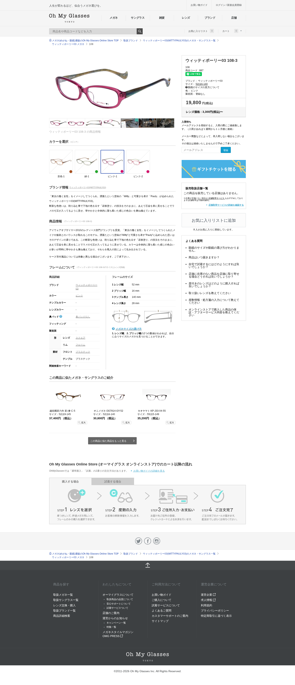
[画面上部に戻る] (147, 565)
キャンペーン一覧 (116, 622)
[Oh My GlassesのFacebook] (147, 541)
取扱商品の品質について (120, 599)
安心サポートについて (119, 603)
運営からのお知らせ (115, 618)
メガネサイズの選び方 (129, 328)
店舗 (234, 17)
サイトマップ (160, 621)
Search (140, 31)
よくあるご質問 (161, 610)
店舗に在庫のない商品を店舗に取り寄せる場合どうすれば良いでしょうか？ (214, 275)
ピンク (79, 295)
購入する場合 (70, 481)
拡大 (83, 422)
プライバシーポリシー (215, 610)
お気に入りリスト (200, 31)
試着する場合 (112, 481)
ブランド (210, 17)
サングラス (137, 17)
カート (229, 31)
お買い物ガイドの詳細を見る (149, 470)
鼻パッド (54, 316)
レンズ (186, 17)
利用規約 (206, 605)
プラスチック (83, 351)
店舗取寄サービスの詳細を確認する (226, 205)
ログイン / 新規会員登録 (229, 5)
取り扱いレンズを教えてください (210, 293)
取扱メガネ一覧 (63, 594)
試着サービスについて (166, 605)
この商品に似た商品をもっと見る (108, 441)
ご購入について (161, 600)
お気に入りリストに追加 (214, 220)
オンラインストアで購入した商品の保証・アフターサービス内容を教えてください (214, 312)
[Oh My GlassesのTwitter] (138, 541)
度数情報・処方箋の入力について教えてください (214, 301)
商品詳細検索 (61, 615)
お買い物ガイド (199, 5)
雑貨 (162, 17)
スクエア (80, 337)
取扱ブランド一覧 (64, 610)
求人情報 (207, 600)
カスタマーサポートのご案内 (170, 615)
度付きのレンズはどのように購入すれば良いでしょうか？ (214, 285)
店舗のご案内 (111, 613)
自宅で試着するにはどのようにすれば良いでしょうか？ (214, 266)
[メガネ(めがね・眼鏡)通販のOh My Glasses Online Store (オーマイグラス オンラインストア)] (147, 656)
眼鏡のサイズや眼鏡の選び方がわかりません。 (214, 249)
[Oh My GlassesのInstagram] (156, 541)
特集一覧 (111, 627)
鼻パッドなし (83, 316)
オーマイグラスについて (118, 594)
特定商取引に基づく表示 (216, 615)
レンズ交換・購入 (64, 605)
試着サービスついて (117, 608)
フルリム (80, 344)
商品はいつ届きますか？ (204, 257)
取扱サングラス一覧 (65, 600)
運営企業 (207, 594)
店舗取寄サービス (216, 198)
